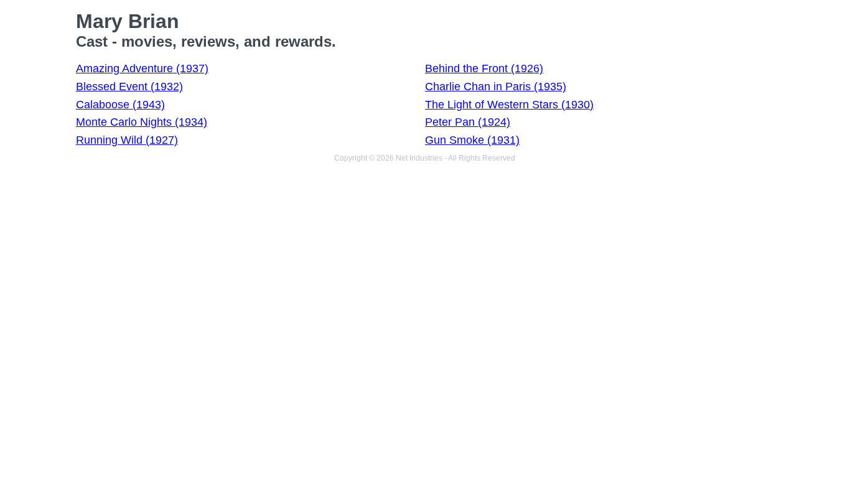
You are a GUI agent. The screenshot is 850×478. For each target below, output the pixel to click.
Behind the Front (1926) (484, 68)
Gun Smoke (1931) (472, 140)
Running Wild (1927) (127, 140)
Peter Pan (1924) (467, 122)
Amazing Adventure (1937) (142, 68)
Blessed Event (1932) (129, 86)
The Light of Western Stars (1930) (509, 104)
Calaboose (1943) (120, 104)
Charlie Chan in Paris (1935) (495, 86)
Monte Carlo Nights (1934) (141, 122)
